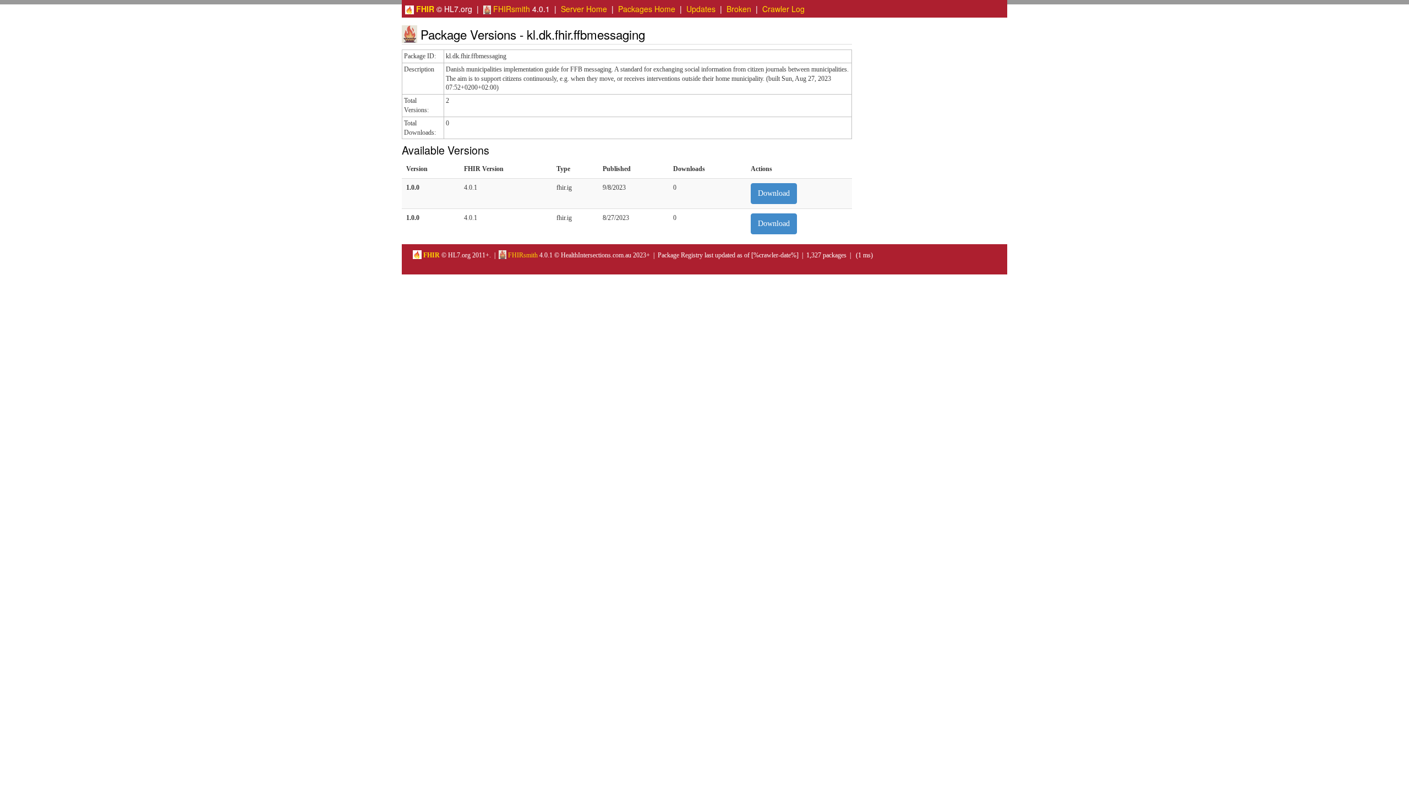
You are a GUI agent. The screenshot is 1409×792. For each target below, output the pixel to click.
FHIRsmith (510, 8)
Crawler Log (783, 8)
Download (774, 193)
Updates (701, 8)
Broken (739, 8)
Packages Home (646, 8)
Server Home (584, 8)
